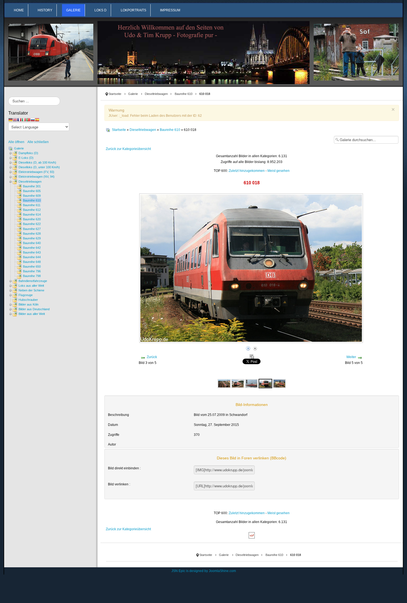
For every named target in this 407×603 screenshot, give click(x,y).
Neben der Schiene (31, 290)
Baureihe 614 (32, 214)
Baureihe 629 (32, 238)
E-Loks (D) (26, 157)
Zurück (152, 357)
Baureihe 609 (32, 195)
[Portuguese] (28, 119)
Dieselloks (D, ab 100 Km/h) (37, 162)
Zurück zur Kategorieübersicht (128, 149)
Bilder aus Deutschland (34, 309)
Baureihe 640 (32, 243)
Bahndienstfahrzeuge (33, 281)
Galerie (133, 93)
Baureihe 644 (32, 257)
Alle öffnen (17, 142)
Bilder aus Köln (28, 304)
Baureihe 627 (32, 229)
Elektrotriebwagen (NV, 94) (37, 176)
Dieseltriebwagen (156, 93)
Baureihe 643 (32, 252)
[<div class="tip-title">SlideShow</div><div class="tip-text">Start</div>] (248, 348)
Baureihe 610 (183, 93)
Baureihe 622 (32, 224)
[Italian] (24, 119)
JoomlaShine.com (222, 571)
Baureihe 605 (32, 191)
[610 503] (279, 383)
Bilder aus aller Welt (32, 313)
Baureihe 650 (32, 266)
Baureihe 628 (32, 233)
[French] (19, 119)
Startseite (115, 93)
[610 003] (224, 383)
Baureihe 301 (32, 186)
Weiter (351, 357)
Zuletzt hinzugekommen (247, 171)
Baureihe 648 (32, 261)
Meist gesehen (278, 171)
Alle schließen (38, 142)
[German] (10, 119)
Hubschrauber (28, 299)
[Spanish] (37, 119)
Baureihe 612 (32, 209)
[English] (15, 119)
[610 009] (251, 383)
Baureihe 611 (31, 205)
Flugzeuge (26, 295)
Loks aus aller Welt (31, 285)
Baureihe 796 (32, 271)
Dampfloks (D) (28, 153)
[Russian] (32, 119)
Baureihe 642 (32, 247)
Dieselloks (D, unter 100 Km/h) (39, 167)
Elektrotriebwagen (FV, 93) (36, 172)
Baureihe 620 (32, 219)
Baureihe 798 (32, 276)
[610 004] (237, 383)
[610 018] (265, 383)
